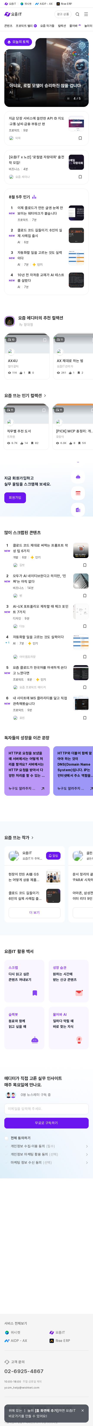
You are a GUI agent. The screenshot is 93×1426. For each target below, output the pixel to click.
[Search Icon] (77, 14)
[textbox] (46, 1109)
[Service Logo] (13, 14)
